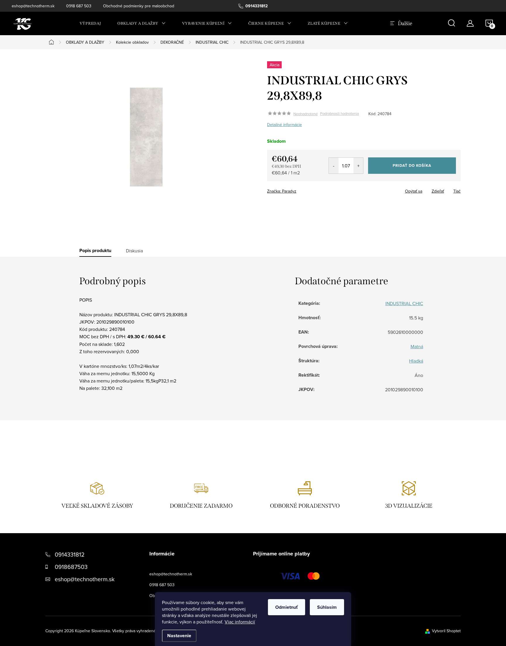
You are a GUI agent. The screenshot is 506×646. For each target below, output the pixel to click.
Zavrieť (308, 189)
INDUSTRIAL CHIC (404, 303)
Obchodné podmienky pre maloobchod (138, 6)
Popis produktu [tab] (95, 250)
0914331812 (70, 554)
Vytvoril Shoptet (446, 631)
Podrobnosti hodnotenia (339, 113)
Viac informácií (240, 621)
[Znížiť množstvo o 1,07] (334, 166)
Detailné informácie (284, 124)
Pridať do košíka (412, 165)
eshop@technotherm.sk (33, 6)
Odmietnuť (286, 607)
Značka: (281, 191)
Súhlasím (327, 607)
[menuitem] (90, 23)
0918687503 (71, 566)
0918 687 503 (78, 6)
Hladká (416, 361)
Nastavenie (179, 635)
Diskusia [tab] (134, 250)
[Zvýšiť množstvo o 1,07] (358, 166)
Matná (417, 346)
